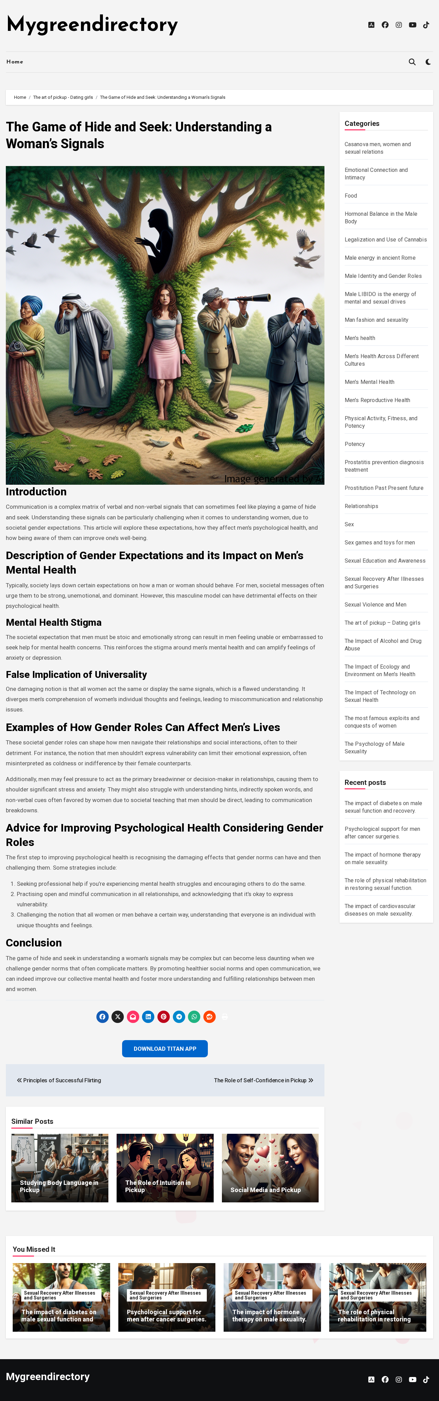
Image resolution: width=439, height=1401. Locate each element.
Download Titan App (219, 745)
